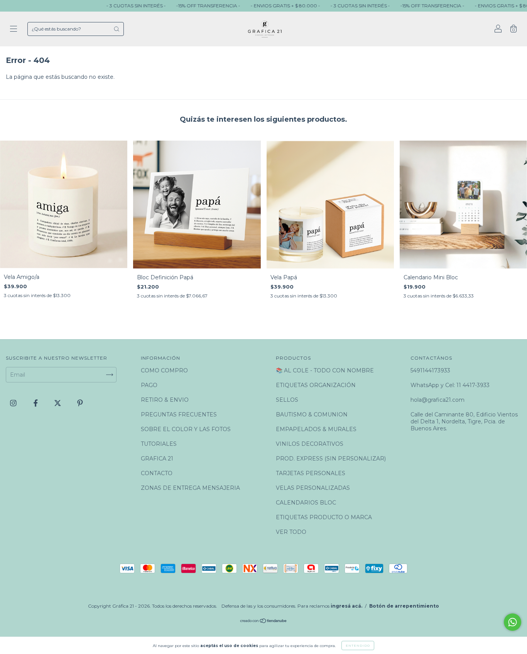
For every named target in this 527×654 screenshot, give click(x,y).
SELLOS (287, 399)
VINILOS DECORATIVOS (309, 443)
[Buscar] (116, 29)
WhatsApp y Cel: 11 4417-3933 (450, 385)
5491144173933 (430, 370)
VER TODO (291, 531)
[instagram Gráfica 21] (14, 402)
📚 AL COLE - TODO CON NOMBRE (325, 370)
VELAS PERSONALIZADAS (313, 487)
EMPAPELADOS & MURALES (316, 429)
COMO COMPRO (164, 370)
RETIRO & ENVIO (165, 399)
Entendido (358, 645)
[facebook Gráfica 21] (36, 402)
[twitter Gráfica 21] (58, 402)
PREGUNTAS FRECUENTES (179, 414)
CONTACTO (156, 473)
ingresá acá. (346, 606)
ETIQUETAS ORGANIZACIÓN (316, 385)
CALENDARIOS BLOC (306, 502)
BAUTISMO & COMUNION (312, 414)
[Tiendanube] (264, 621)
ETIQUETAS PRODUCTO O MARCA (324, 517)
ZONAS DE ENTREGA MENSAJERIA (190, 487)
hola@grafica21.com (437, 399)
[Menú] (13, 29)
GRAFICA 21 (157, 458)
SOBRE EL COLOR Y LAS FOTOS (186, 429)
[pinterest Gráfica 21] (80, 402)
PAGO (149, 385)
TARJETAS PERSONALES (310, 473)
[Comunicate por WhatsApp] (512, 622)
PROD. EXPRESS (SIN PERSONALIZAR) (331, 458)
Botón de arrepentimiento (404, 606)
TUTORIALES (159, 443)
